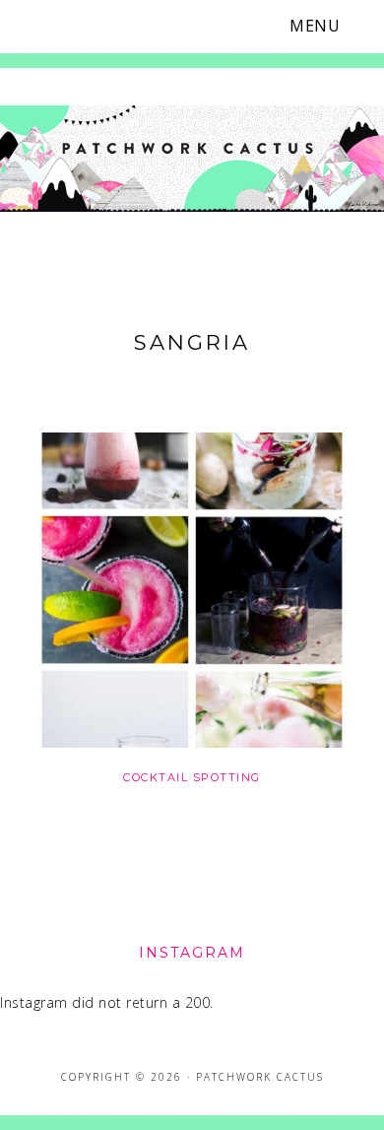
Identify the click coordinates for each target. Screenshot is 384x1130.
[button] (327, 26)
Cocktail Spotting (192, 777)
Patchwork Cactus (192, 160)
